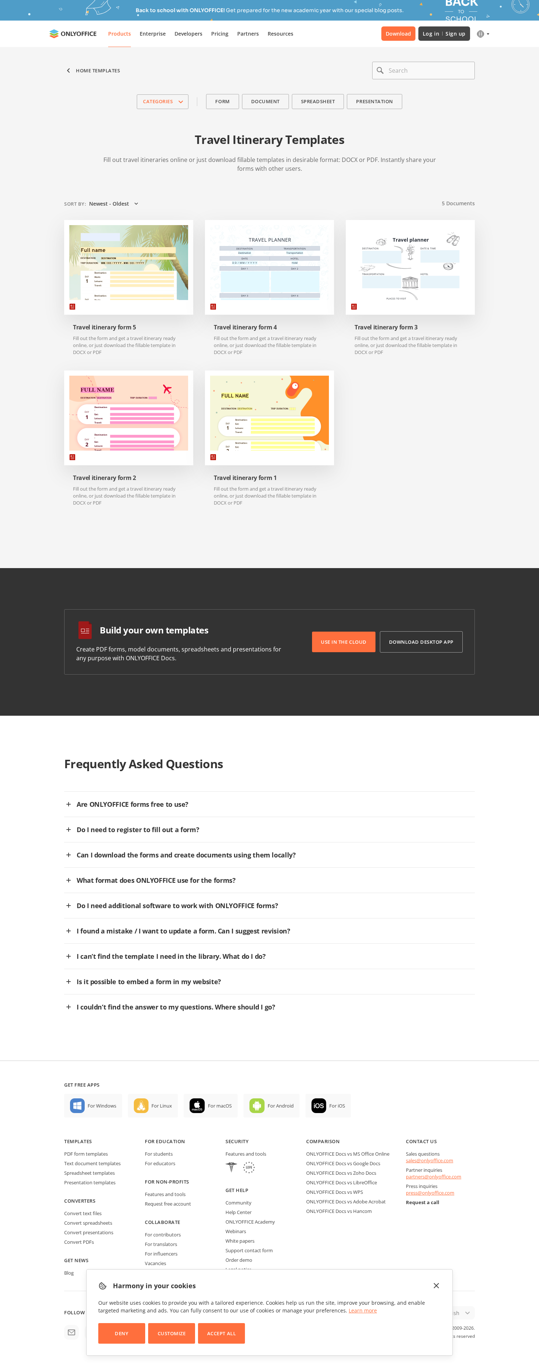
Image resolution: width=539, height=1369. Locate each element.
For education (165, 1141)
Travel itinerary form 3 (386, 327)
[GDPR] (249, 1168)
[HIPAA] (231, 1168)
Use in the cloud (343, 642)
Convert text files (83, 1213)
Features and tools (165, 1194)
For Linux (161, 1105)
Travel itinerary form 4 (245, 327)
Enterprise (153, 33)
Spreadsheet (318, 101)
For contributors (163, 1234)
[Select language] (482, 33)
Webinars (235, 1231)
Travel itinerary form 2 (104, 478)
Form (222, 101)
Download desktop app (421, 642)
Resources (280, 33)
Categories (158, 101)
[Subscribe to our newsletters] (71, 1332)
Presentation (374, 101)
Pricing (219, 33)
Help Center (238, 1212)
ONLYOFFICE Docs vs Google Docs (343, 1163)
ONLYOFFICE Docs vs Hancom (339, 1211)
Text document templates (92, 1163)
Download (398, 33)
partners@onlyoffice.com (433, 1176)
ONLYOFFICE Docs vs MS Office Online (347, 1154)
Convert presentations (88, 1232)
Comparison (323, 1141)
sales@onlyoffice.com (429, 1160)
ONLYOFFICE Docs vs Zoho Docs (341, 1173)
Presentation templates (89, 1182)
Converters (79, 1201)
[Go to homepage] (73, 33)
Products (119, 33)
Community (238, 1202)
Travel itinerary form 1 (245, 478)
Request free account (168, 1203)
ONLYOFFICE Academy (250, 1221)
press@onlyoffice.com (430, 1192)
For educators (160, 1163)
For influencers (161, 1253)
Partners (248, 33)
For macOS (220, 1105)
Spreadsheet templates (89, 1173)
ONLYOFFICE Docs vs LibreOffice (341, 1182)
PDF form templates (86, 1154)
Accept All (221, 1333)
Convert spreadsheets (88, 1223)
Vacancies (155, 1263)
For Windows (102, 1105)
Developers (188, 33)
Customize (172, 1333)
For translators (161, 1244)
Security (237, 1141)
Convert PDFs (79, 1242)
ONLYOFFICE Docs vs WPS (334, 1192)
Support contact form (249, 1250)
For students (159, 1154)
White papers (239, 1241)
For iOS (337, 1105)
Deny (121, 1333)
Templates (78, 1141)
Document (265, 101)
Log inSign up (444, 33)
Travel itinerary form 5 (104, 327)
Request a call (422, 1202)
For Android (281, 1105)
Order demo (238, 1260)
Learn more (363, 1310)
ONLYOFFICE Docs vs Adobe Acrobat (346, 1201)
